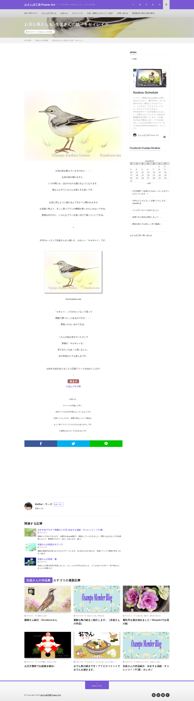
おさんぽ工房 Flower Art (50, 695)
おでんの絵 (99, 662)
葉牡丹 (146, 615)
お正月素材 (42, 662)
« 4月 (149, 183)
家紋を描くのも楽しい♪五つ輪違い (146, 224)
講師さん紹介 (42, 615)
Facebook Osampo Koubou (145, 148)
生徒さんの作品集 (45, 32)
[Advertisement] (73, 69)
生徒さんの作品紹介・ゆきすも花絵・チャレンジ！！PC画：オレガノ (146, 668)
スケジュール (77, 13)
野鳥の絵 (101, 615)
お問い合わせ (122, 13)
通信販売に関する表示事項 (143, 13)
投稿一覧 (57, 504)
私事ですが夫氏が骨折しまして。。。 (148, 217)
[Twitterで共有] (73, 443)
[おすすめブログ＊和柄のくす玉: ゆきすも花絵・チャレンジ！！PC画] (30, 532)
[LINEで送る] (106, 443)
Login (134, 59)
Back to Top (97, 686)
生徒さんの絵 (91, 615)
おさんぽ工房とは (49, 13)
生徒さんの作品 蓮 (47, 559)
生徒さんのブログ (142, 662)
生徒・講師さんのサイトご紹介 (100, 13)
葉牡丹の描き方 (155, 615)
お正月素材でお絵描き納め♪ (39, 666)
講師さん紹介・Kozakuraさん (40, 619)
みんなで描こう (110, 662)
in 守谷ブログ (31, 13)
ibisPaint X (90, 662)
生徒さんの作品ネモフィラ (50, 544)
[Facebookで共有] (40, 443)
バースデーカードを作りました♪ (145, 210)
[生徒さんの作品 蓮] (30, 561)
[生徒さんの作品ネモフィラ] (30, 547)
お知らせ (64, 13)
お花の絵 (139, 615)
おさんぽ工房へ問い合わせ (141, 235)
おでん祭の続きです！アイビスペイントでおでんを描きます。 (97, 668)
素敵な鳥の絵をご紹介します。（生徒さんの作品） (97, 621)
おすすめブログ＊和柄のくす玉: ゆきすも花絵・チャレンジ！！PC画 (70, 529)
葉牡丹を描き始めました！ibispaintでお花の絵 (146, 621)
